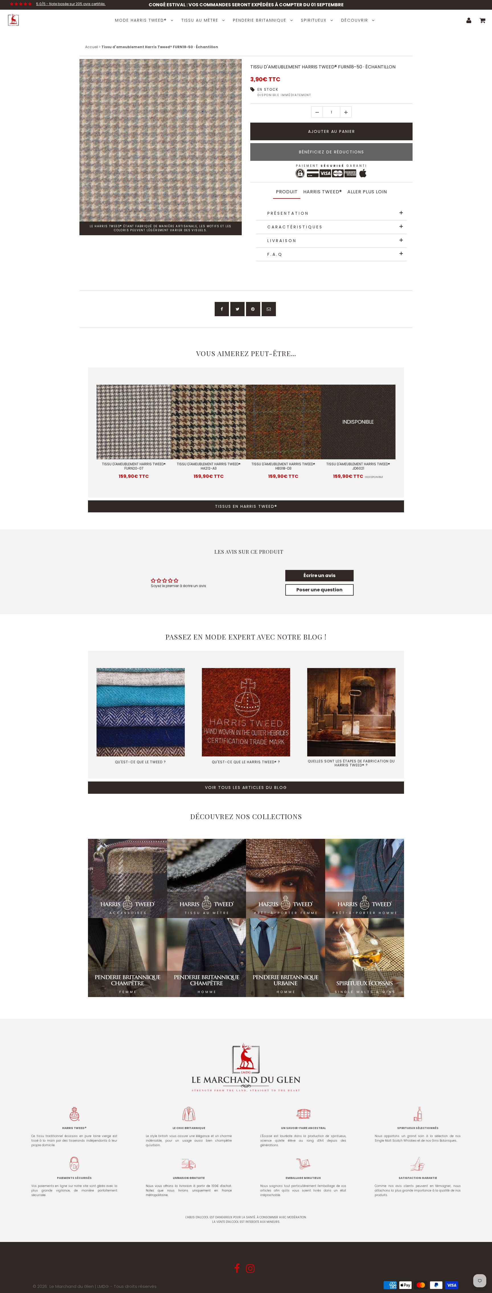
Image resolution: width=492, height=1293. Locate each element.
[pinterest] (253, 309)
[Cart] (482, 20)
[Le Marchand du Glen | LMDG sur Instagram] (251, 1270)
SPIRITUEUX (314, 20)
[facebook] (222, 309)
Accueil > (93, 46)
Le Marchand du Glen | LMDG (79, 1286)
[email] (269, 309)
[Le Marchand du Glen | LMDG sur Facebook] (237, 1270)
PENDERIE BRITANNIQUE (259, 20)
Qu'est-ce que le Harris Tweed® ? (246, 762)
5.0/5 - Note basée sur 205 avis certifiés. (71, 3)
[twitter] (237, 309)
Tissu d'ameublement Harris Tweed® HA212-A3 (209, 466)
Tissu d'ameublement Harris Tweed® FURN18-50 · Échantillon (322, 67)
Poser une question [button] (319, 589)
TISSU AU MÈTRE (199, 20)
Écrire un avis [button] (319, 575)
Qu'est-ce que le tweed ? (140, 762)
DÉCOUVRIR (354, 20)
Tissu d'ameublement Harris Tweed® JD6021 (358, 466)
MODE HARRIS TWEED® (141, 20)
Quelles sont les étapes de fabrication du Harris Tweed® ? (351, 763)
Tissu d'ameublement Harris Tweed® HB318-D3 (283, 466)
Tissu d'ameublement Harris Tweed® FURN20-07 (134, 466)
